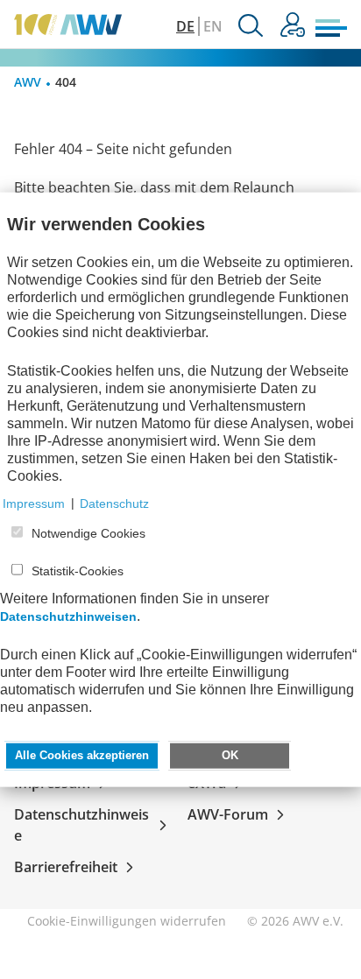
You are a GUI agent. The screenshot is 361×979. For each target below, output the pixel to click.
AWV (27, 82)
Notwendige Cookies (88, 533)
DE (185, 26)
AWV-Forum (228, 814)
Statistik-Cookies (78, 571)
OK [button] (230, 755)
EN (213, 26)
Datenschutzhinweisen (68, 616)
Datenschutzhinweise (81, 825)
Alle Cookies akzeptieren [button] (82, 755)
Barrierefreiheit (65, 867)
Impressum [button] (34, 503)
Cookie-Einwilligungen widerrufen (126, 920)
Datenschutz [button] (114, 503)
